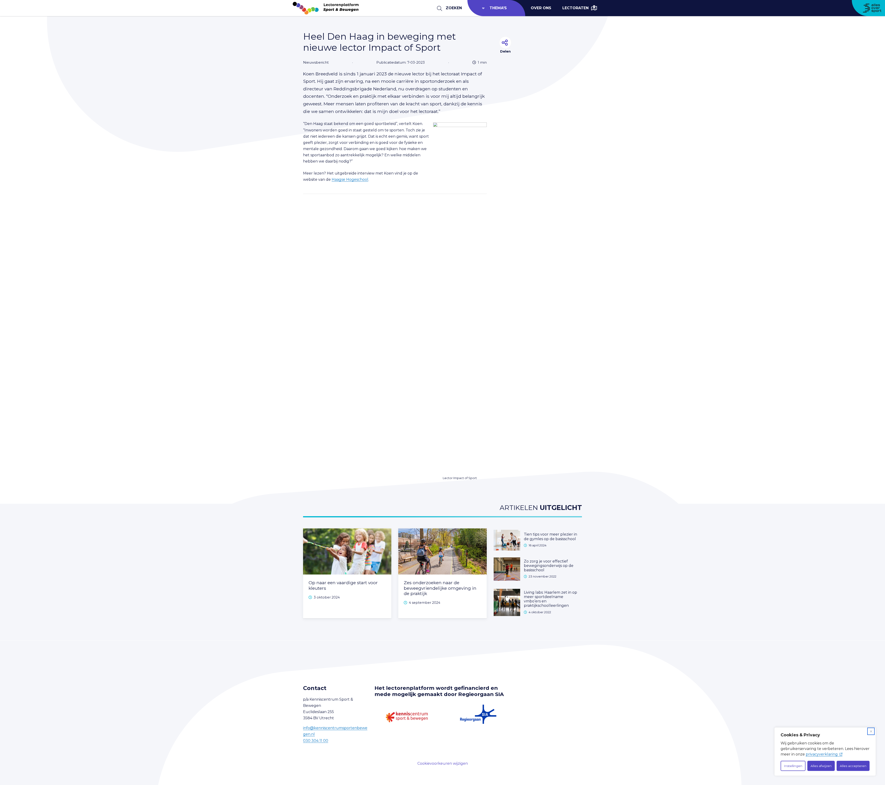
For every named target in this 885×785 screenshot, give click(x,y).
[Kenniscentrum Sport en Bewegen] (407, 717)
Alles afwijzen (821, 766)
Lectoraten (575, 8)
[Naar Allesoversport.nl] (868, 8)
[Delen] (505, 42)
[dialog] (825, 751)
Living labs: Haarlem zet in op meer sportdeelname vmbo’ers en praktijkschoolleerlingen (550, 599)
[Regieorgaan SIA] (478, 714)
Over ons (541, 8)
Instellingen (793, 766)
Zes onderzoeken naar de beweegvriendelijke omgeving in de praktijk (440, 588)
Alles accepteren (853, 766)
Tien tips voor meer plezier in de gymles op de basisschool (550, 536)
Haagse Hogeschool (350, 179)
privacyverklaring (822, 754)
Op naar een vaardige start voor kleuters (343, 585)
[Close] (871, 731)
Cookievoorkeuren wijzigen (442, 763)
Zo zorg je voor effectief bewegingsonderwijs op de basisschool (548, 565)
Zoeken (454, 8)
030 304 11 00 (315, 740)
